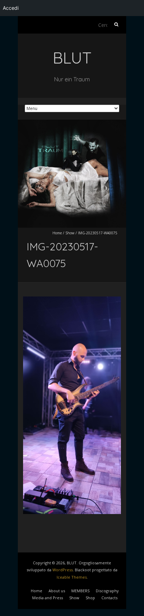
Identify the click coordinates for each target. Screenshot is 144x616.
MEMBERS (80, 590)
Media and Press (47, 597)
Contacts (109, 597)
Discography (107, 590)
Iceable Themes (72, 577)
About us (57, 590)
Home (57, 232)
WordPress (62, 569)
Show (69, 232)
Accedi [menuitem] (11, 8)
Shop (90, 597)
